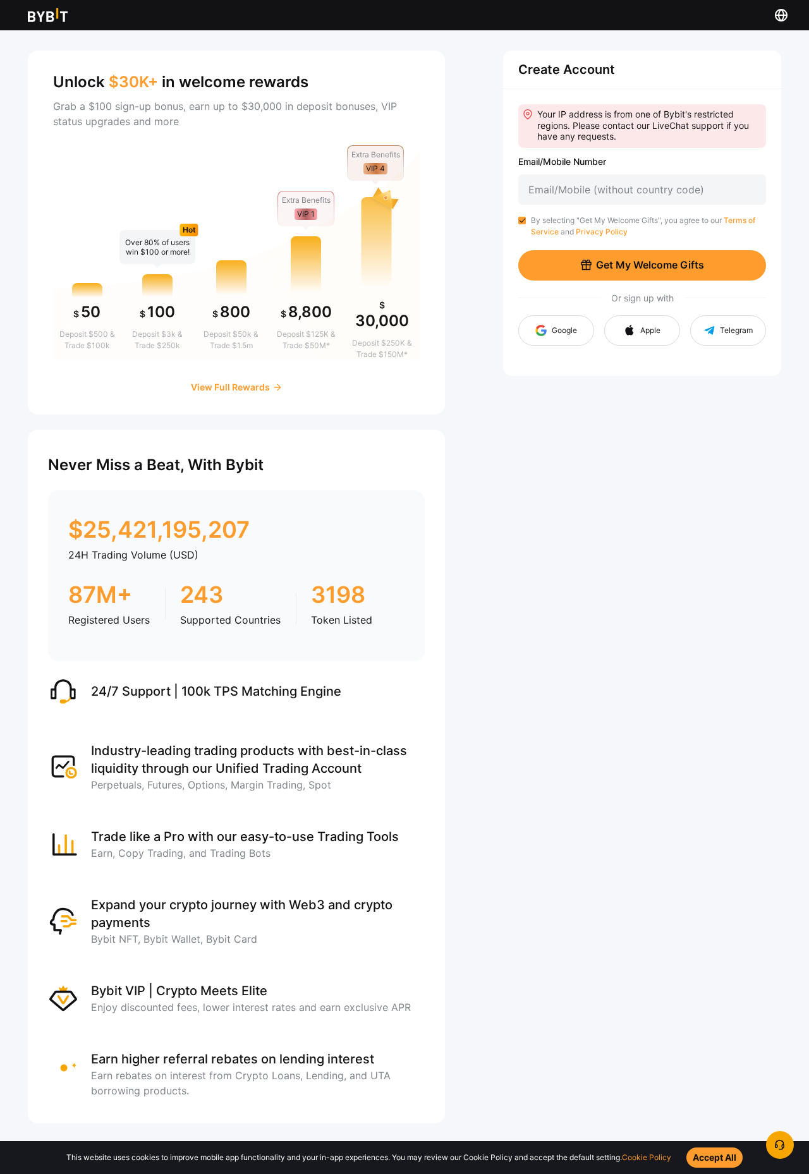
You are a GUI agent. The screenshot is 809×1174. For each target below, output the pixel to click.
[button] (642, 330)
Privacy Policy (602, 231)
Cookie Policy (646, 1157)
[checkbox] (522, 220)
